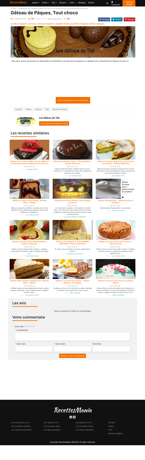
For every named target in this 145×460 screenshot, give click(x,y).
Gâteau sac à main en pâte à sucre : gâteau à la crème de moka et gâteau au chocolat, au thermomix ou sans (29, 163)
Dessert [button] (62, 3)
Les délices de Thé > (24, 8)
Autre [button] (72, 3)
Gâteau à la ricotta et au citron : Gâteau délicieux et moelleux (72, 282)
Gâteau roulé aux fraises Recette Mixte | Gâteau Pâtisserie (29, 242)
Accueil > (14, 8)
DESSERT (23, 24)
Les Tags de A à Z (51, 422)
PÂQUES (84, 24)
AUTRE (14, 24)
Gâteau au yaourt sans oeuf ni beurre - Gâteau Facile (115, 242)
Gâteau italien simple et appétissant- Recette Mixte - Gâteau (29, 282)
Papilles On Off (32, 169)
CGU (110, 430)
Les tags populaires (52, 430)
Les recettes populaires (21, 430)
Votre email (60, 344)
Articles (91, 3)
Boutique (82, 3)
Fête (47, 109)
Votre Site (96, 344)
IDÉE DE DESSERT (46, 24)
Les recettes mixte (75, 176)
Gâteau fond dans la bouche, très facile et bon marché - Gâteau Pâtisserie (116, 162)
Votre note (19, 326)
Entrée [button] (45, 3)
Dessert (18, 109)
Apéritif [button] (35, 3)
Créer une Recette (129, 3)
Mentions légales (115, 433)
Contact (111, 422)
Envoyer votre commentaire (73, 356)
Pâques (38, 109)
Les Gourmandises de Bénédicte (75, 217)
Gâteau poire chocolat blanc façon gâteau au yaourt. (72, 201)
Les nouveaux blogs (84, 426)
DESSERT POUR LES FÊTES (67, 24)
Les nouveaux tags (52, 426)
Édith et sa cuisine (118, 210)
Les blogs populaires (85, 430)
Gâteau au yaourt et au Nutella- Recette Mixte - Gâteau (29, 201)
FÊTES (92, 24)
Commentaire (22, 330)
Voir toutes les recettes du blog (54, 123)
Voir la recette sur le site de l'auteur (73, 100)
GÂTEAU (32, 24)
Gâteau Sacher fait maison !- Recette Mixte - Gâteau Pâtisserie (72, 162)
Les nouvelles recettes (20, 426)
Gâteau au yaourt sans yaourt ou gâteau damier (115, 282)
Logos (111, 426)
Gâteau (28, 109)
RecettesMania (18, 2)
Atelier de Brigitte (118, 295)
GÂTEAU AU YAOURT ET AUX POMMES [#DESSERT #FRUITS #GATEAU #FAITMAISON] (72, 243)
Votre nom (21, 344)
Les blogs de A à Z (84, 422)
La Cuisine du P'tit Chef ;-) (75, 254)
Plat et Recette (75, 293)
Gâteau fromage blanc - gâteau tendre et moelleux (115, 201)
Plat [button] (53, 3)
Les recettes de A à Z (20, 422)
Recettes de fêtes (60, 109)
